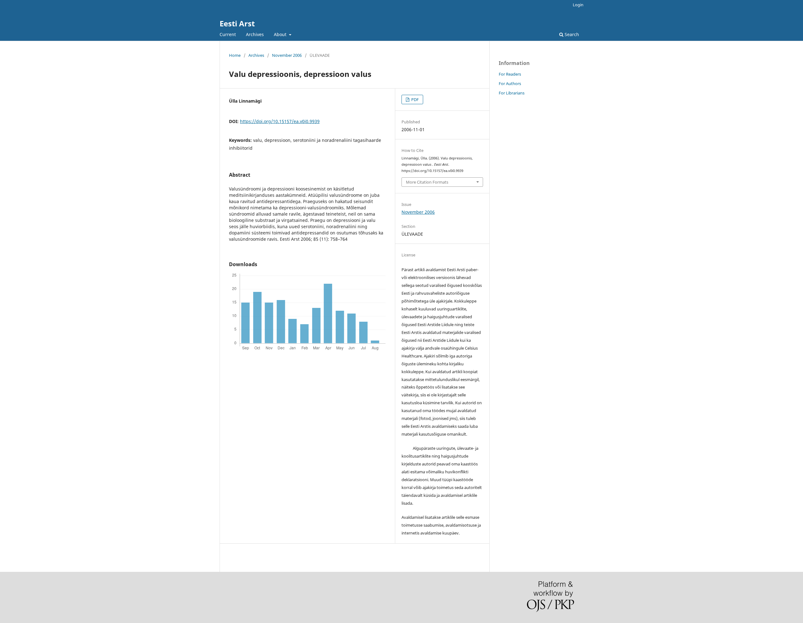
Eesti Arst (237, 23)
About (281, 34)
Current (228, 34)
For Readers (510, 74)
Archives (255, 34)
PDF (414, 99)
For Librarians (511, 93)
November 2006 (287, 55)
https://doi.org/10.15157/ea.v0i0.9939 (280, 121)
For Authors (510, 83)
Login (578, 5)
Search (571, 34)
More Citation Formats (427, 182)
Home (235, 55)
